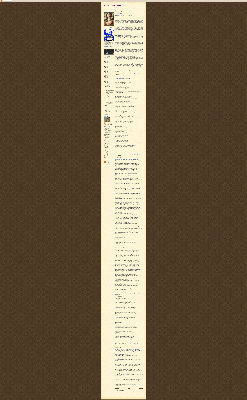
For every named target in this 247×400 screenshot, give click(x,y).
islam (119, 74)
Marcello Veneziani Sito (107, 153)
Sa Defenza (106, 157)
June (107, 106)
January (107, 112)
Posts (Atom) (122, 390)
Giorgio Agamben (107, 141)
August (107, 88)
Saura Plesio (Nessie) (113, 6)
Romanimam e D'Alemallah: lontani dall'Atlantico (109, 95)
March (107, 110)
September (107, 87)
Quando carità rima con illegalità (123, 78)
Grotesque (105, 142)
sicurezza (119, 155)
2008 (106, 80)
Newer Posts (117, 388)
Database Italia (106, 138)
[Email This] (132, 73)
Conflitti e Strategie (107, 137)
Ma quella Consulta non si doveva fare (110, 91)
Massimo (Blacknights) (107, 154)
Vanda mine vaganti (107, 158)
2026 (106, 57)
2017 (106, 68)
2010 (106, 77)
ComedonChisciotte (107, 136)
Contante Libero (106, 128)
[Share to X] (135, 73)
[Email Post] (131, 242)
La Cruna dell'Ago (107, 150)
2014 (106, 72)
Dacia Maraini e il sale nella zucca (109, 98)
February (107, 111)
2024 (106, 60)
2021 (106, 63)
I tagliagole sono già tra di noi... (122, 298)
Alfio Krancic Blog (107, 134)
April (107, 109)
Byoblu (105, 135)
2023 (106, 61)
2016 (106, 70)
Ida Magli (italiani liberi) (108, 143)
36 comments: (127, 242)
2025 (106, 58)
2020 (106, 65)
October (107, 86)
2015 (106, 71)
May (107, 107)
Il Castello (105, 129)
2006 (106, 82)
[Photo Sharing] (118, 11)
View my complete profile (108, 124)
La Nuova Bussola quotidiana (108, 151)
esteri (119, 243)
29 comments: (127, 343)
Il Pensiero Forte (106, 145)
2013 (106, 73)
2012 (106, 75)
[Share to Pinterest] (139, 73)
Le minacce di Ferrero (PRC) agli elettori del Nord (109, 103)
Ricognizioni (106, 156)
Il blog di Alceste (106, 144)
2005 (106, 114)
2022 (106, 62)
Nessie (106, 122)
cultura (119, 294)
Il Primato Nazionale (107, 146)
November (107, 85)
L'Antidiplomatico (107, 148)
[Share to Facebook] (137, 73)
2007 (106, 81)
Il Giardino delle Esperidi (108, 130)
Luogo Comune (106, 152)
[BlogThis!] (134, 73)
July (107, 105)
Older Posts (141, 388)
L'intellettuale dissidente (107, 149)
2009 (106, 78)
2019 (106, 66)
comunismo (120, 385)
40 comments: (127, 384)
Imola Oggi (106, 147)
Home (129, 388)
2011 (106, 76)
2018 (106, 67)
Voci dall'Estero (106, 159)
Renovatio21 (106, 155)
